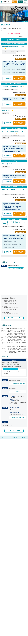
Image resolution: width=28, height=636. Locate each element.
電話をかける (19, 391)
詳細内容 (8, 78)
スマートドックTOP (5, 5)
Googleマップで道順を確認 (17, 268)
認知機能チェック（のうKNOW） (9, 53)
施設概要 (23, 437)
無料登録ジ (20, 2)
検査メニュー (5, 437)
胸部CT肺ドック (14, 89)
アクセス (15, 437)
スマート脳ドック (6, 51)
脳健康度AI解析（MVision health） (18, 51)
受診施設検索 (13, 5)
